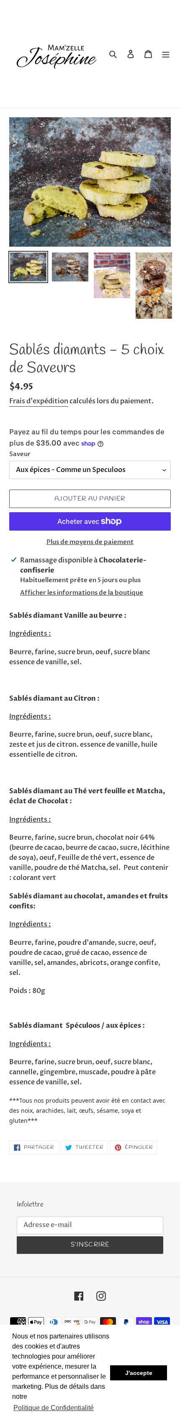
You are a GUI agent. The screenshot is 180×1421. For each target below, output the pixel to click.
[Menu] (166, 54)
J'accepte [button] (138, 1372)
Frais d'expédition (38, 401)
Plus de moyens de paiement (90, 542)
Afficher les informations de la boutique (81, 592)
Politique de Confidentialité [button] (53, 1407)
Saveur (20, 454)
